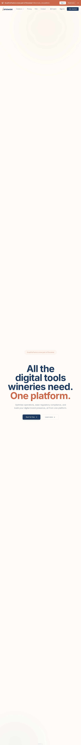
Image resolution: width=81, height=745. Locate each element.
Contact (43, 9)
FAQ (36, 9)
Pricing (29, 9)
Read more (71, 3)
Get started (73, 9)
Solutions (19, 9)
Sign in (63, 3)
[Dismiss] (78, 3)
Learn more (49, 417)
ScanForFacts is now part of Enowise (40, 352)
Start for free (30, 417)
